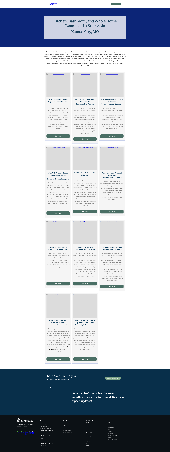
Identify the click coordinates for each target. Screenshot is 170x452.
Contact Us (43, 445)
